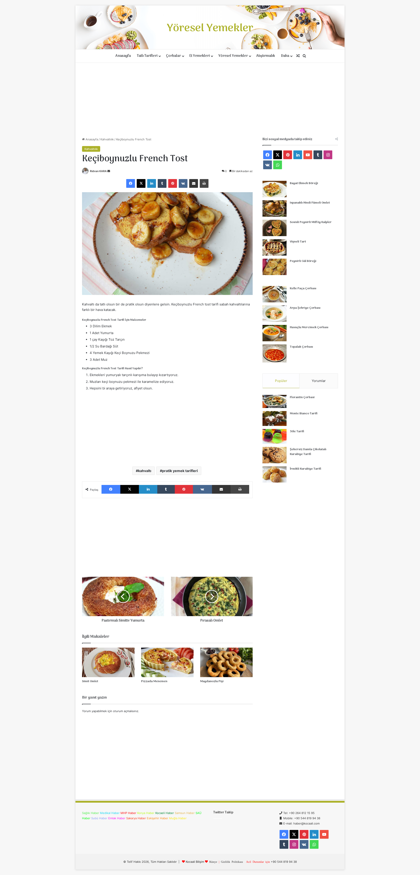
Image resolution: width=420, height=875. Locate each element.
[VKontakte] (183, 183)
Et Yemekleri (199, 56)
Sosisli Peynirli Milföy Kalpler (311, 222)
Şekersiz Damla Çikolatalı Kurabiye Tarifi (308, 452)
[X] (141, 183)
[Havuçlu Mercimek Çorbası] (274, 333)
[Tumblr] (162, 183)
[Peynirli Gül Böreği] (274, 267)
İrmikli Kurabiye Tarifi (305, 468)
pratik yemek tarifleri (180, 471)
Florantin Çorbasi (302, 397)
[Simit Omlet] (108, 662)
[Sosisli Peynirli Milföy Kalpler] (274, 228)
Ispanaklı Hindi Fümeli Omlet (310, 202)
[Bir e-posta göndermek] (108, 171)
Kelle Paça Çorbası (303, 288)
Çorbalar (173, 56)
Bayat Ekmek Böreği (304, 183)
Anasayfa (123, 56)
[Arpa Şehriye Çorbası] (274, 313)
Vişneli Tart (298, 241)
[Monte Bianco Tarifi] (274, 418)
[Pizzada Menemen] (167, 662)
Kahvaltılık (107, 139)
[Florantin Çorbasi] (274, 401)
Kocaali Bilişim (195, 861)
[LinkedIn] (151, 183)
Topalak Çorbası (301, 346)
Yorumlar (319, 381)
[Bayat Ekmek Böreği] (274, 189)
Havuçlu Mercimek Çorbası (309, 327)
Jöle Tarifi (297, 431)
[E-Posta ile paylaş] (193, 183)
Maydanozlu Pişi (212, 681)
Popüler (281, 381)
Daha (285, 56)
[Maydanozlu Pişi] (226, 662)
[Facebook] (130, 183)
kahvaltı (144, 471)
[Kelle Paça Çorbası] (274, 294)
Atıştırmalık (265, 56)
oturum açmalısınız (125, 711)
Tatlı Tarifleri (147, 56)
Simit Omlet (90, 681)
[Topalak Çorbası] (274, 353)
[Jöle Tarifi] (274, 436)
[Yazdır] (204, 183)
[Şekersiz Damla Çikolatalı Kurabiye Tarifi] (274, 455)
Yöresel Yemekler (233, 56)
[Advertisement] (210, 100)
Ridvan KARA (98, 171)
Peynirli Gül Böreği (303, 261)
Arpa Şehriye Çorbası (305, 307)
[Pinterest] (172, 183)
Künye (213, 861)
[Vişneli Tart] (274, 247)
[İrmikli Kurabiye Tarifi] (274, 474)
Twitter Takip (223, 812)
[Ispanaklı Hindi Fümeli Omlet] (274, 208)
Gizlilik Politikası (232, 861)
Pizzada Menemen (154, 681)
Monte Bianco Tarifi (303, 413)
